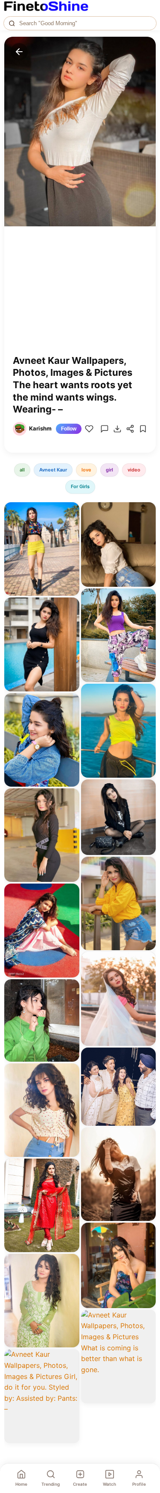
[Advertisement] (80, 296)
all (22, 470)
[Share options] (70, 512)
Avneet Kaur (53, 470)
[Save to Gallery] (70, 527)
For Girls (80, 486)
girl (109, 470)
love (86, 470)
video (134, 470)
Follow (68, 429)
